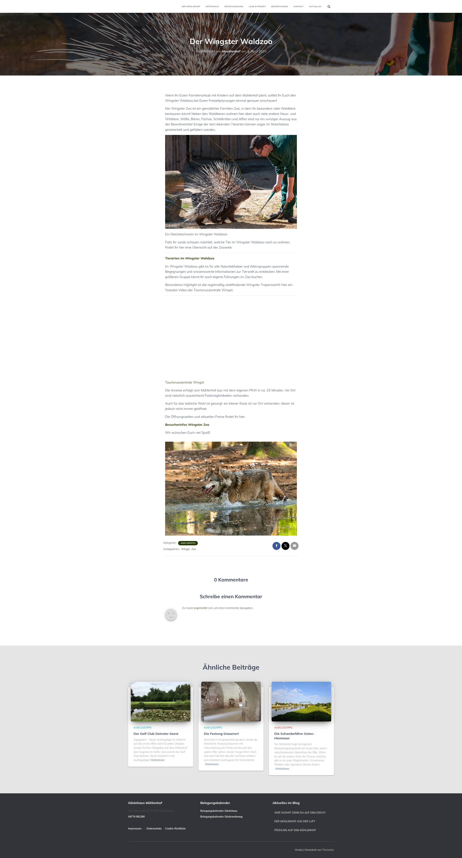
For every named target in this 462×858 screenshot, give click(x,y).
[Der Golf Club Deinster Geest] (160, 701)
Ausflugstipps (188, 541)
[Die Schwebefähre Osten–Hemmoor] (301, 701)
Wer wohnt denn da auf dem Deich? (300, 812)
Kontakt (298, 6)
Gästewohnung (233, 6)
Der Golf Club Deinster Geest (156, 734)
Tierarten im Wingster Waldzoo (189, 257)
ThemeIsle (328, 849)
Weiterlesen (158, 760)
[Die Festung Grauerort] (231, 701)
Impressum (134, 828)
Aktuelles (315, 6)
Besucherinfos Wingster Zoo (187, 423)
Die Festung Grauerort (221, 734)
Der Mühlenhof (191, 6)
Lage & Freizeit (257, 6)
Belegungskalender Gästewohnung (221, 816)
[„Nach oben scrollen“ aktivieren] (454, 850)
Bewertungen (279, 6)
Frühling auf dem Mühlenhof (295, 830)
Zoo (193, 547)
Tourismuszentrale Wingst (184, 381)
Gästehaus (212, 6)
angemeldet (201, 606)
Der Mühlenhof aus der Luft (294, 821)
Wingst (185, 547)
